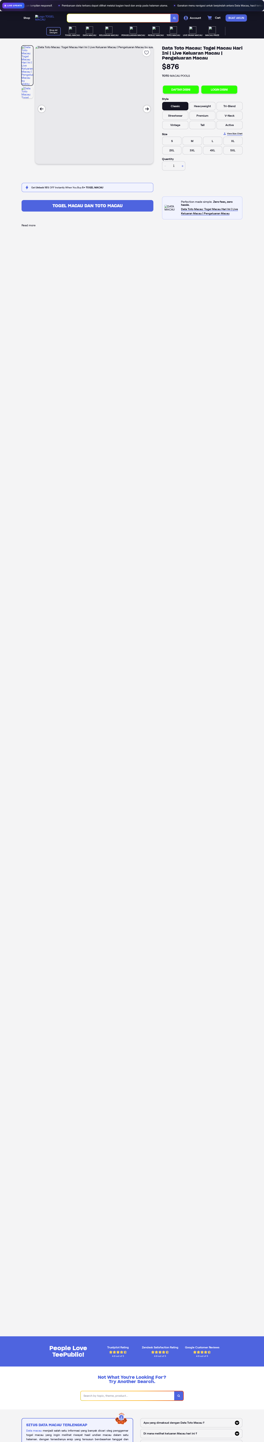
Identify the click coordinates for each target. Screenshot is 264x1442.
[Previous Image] (41, 109)
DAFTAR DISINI (180, 89)
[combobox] (119, 18)
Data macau (34, 1430)
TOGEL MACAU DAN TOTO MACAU (87, 205)
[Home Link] (47, 18)
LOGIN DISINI (219, 89)
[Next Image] (146, 109)
